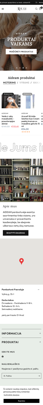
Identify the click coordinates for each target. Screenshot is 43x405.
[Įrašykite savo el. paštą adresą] (39, 376)
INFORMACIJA (11, 333)
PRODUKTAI (10, 342)
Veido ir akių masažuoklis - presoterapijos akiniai (8, 120)
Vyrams (24, 82)
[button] (21, 51)
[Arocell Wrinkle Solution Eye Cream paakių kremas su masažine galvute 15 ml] (30, 101)
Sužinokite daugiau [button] (11, 395)
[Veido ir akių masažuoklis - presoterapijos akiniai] (11, 101)
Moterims (9, 82)
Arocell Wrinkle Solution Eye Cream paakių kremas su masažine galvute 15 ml (30, 121)
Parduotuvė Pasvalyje (13, 289)
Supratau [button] (21, 401)
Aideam (5, 113)
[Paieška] (36, 9)
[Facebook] (3, 357)
